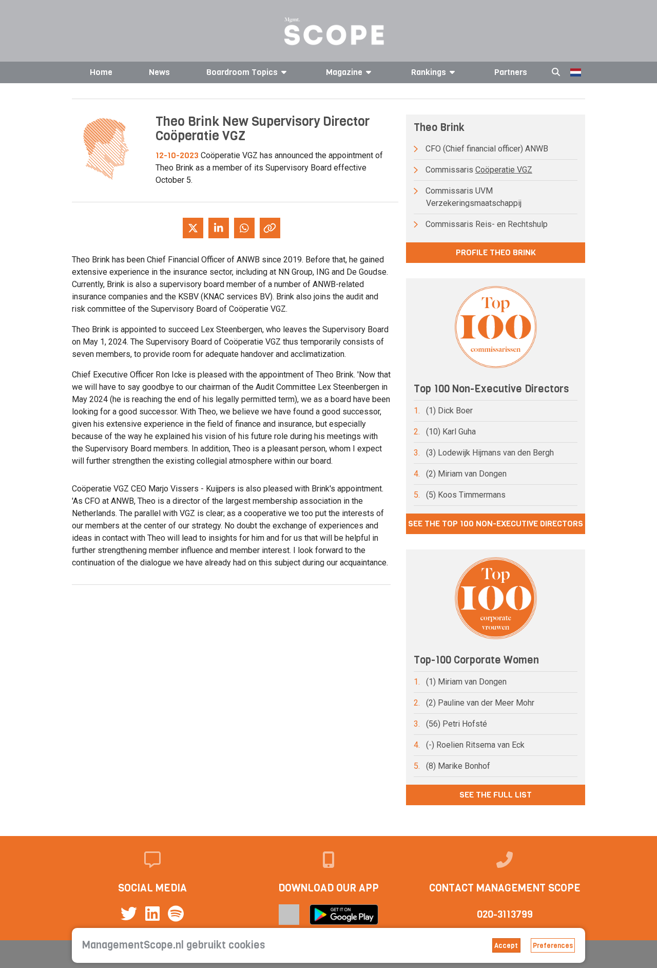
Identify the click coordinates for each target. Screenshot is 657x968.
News (159, 72)
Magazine (344, 72)
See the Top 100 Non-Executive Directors (495, 523)
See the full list (495, 794)
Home (101, 72)
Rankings (428, 72)
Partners (510, 72)
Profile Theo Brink (496, 252)
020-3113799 (505, 914)
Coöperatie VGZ (503, 170)
